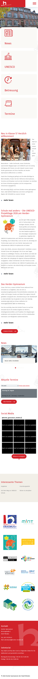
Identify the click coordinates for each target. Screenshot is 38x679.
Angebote (4, 486)
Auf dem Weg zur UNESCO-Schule (9, 492)
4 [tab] (20, 367)
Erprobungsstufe (25, 486)
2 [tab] (16, 367)
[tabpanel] (19, 354)
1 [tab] (15, 367)
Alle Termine (7, 402)
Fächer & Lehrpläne (25, 490)
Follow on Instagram (19, 456)
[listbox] (10, 386)
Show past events (24, 385)
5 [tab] (21, 367)
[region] (19, 22)
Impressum (4, 672)
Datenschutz (5, 669)
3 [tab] (18, 367)
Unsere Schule (8, 331)
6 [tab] (23, 367)
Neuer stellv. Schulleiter (12, 361)
